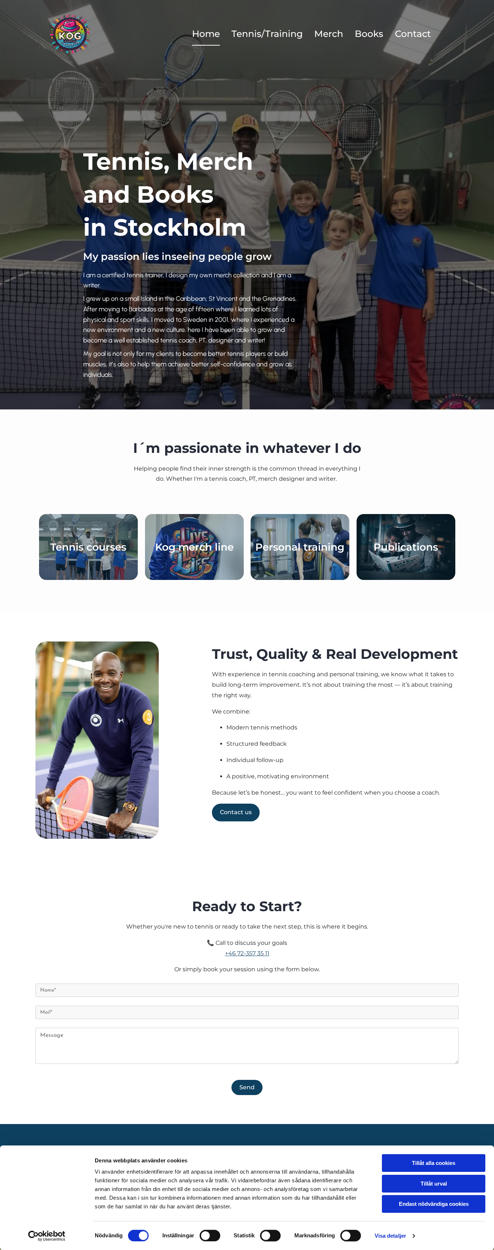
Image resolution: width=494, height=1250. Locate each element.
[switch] (210, 1235)
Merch (328, 33)
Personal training (299, 547)
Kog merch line (194, 547)
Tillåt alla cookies (433, 1163)
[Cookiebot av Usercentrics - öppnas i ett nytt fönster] (46, 1235)
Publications (406, 547)
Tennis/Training (267, 33)
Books (369, 33)
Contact (413, 33)
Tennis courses (88, 547)
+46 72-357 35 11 (247, 953)
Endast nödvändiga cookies (434, 1204)
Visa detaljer (390, 1236)
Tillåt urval (434, 1183)
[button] (236, 812)
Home (206, 33)
